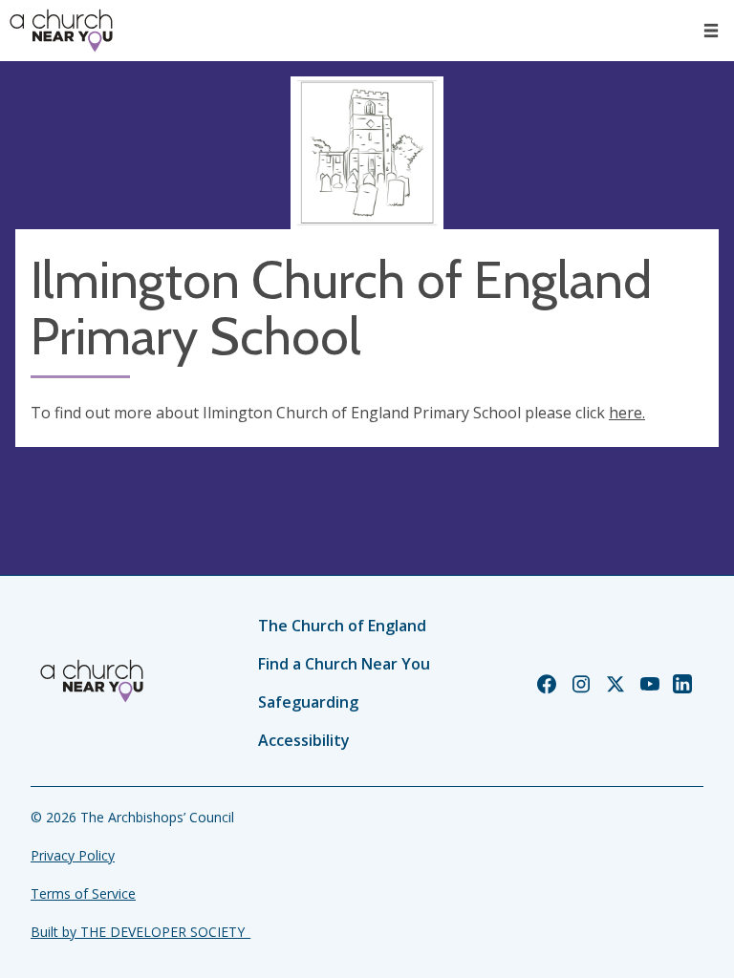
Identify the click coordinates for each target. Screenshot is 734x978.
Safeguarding (308, 701)
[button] (711, 30)
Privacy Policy (73, 855)
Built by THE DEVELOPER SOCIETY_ (140, 932)
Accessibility (304, 740)
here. (627, 412)
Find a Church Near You (344, 663)
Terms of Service (83, 893)
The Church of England (342, 625)
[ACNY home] (61, 30)
